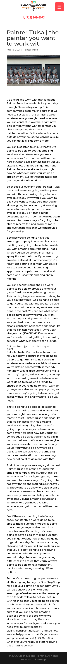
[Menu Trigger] (59, 6)
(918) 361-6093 (35, 17)
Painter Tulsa (30, 49)
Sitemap (40, 659)
